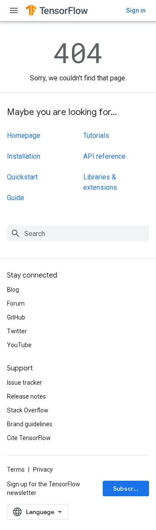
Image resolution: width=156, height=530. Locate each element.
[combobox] (78, 233)
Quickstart (22, 177)
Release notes (26, 396)
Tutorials (96, 135)
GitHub (16, 317)
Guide (15, 198)
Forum (16, 303)
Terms (16, 469)
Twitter (17, 331)
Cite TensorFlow (29, 437)
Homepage (23, 135)
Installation (23, 156)
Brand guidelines (29, 424)
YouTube (19, 345)
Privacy (43, 469)
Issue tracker (24, 382)
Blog (13, 289)
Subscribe (128, 488)
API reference (104, 156)
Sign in (136, 10)
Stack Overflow (28, 410)
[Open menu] (14, 10)
